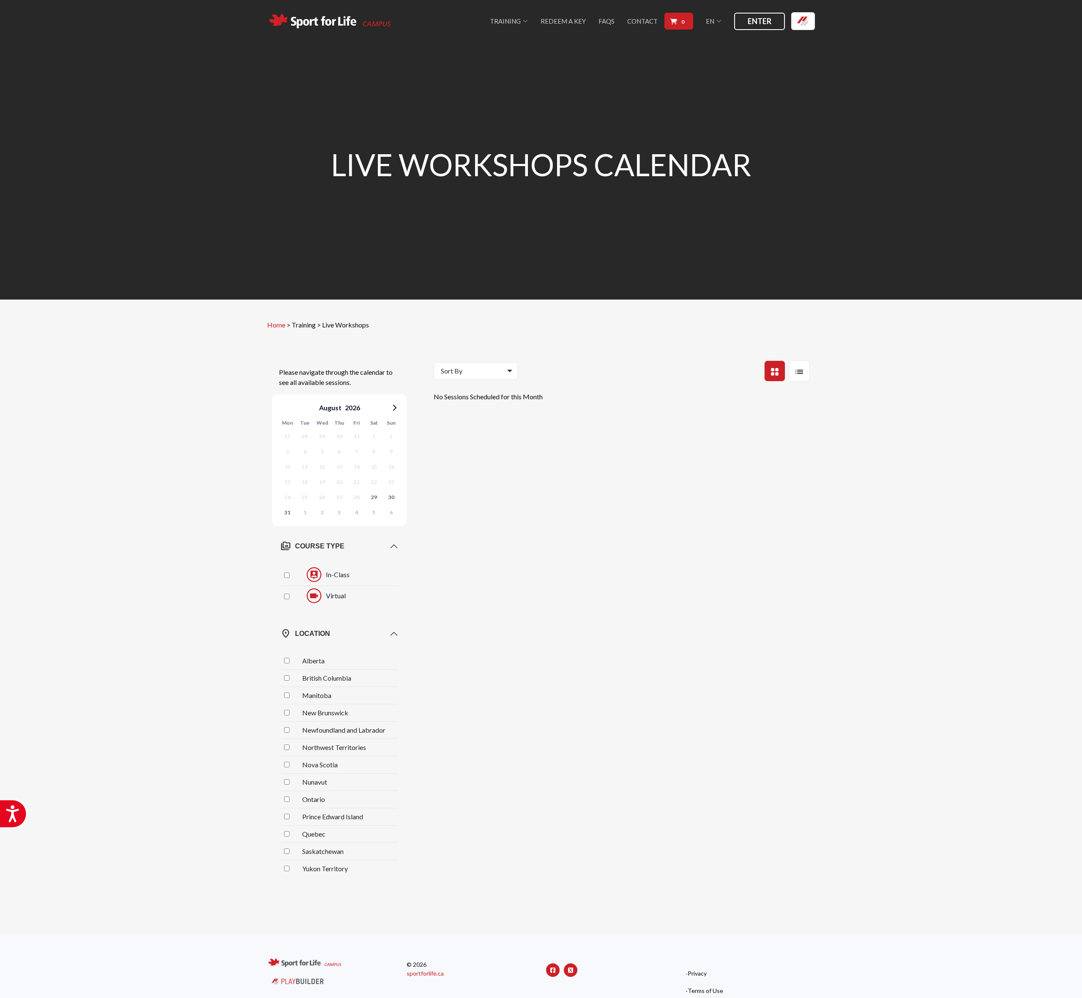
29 (374, 497)
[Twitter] (570, 970)
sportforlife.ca (425, 973)
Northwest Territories (334, 747)
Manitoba (316, 695)
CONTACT (642, 21)
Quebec (313, 834)
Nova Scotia (320, 765)
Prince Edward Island (332, 817)
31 (287, 512)
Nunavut (314, 782)
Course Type (312, 546)
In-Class (338, 574)
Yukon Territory (325, 868)
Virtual (336, 595)
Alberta (313, 661)
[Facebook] (553, 970)
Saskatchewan (323, 851)
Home (276, 325)
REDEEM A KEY (563, 21)
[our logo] (330, 21)
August (330, 408)
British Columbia (326, 678)
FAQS (606, 21)
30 (391, 497)
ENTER (759, 21)
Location (305, 634)
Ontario (313, 799)
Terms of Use (705, 991)
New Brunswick (325, 713)
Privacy (697, 973)
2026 (352, 408)
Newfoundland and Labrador (343, 730)
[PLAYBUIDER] (297, 980)
